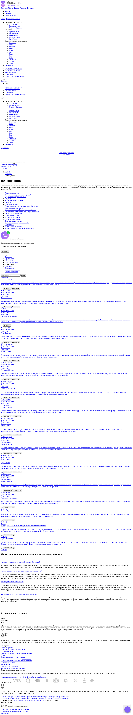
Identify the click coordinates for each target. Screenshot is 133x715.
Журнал (16, 8)
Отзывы (40, 698)
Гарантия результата (8, 698)
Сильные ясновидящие (13, 219)
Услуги (10, 8)
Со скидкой (9, 74)
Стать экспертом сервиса (52, 698)
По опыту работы (7, 648)
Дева (11, 48)
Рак (10, 56)
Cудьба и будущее (15, 28)
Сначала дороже (19, 657)
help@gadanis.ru (34, 677)
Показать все (26, 659)
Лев (10, 52)
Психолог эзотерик (11, 262)
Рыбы (11, 58)
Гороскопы (9, 65)
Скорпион (12, 59)
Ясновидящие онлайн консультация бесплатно (21, 206)
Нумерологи (9, 259)
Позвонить (5, 251)
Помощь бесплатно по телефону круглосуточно (22, 212)
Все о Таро (13, 39)
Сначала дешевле (7, 657)
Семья (22, 653)
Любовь (17, 653)
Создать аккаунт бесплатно (59, 697)
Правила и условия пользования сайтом (15, 709)
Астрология (13, 35)
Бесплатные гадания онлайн (15, 76)
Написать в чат (18, 700)
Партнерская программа (41, 697)
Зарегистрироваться (13, 19)
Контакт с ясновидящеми (14, 208)
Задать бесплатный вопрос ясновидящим (19, 228)
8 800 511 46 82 (6, 166)
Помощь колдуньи (11, 204)
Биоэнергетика (14, 37)
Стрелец (12, 61)
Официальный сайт (12, 215)
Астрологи (9, 260)
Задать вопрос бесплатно (14, 200)
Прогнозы (28, 653)
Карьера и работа (15, 26)
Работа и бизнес (10, 72)
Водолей (12, 46)
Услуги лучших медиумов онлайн (17, 223)
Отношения (13, 24)
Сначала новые (19, 649)
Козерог (12, 50)
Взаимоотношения (7, 653)
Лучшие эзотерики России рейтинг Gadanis (20, 210)
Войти (3, 19)
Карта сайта (5, 713)
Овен (11, 54)
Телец (11, 63)
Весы (11, 45)
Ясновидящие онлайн (12, 193)
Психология (13, 33)
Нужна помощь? (11, 15)
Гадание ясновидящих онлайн (15, 197)
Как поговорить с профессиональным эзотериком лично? (21, 571)
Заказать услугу (9, 507)
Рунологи (8, 266)
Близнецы (12, 43)
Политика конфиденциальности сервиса (15, 711)
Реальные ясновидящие (13, 213)
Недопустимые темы (22, 698)
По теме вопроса (7, 651)
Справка (4, 168)
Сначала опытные (7, 649)
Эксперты (4, 8)
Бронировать (8, 416)
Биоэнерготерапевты (12, 270)
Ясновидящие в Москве (13, 226)
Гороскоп (23, 8)
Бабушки (8, 202)
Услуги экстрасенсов (12, 217)
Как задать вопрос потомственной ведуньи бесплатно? (20, 562)
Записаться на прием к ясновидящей (18, 195)
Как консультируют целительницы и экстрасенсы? (19, 594)
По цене (4, 655)
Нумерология (14, 32)
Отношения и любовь (12, 70)
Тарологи (8, 257)
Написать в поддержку (9, 165)
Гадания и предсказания (13, 69)
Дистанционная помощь (13, 221)
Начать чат (15, 288)
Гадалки (8, 199)
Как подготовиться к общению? (12, 582)
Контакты (30, 8)
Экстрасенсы (9, 225)
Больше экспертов (11, 272)
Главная (3, 697)
